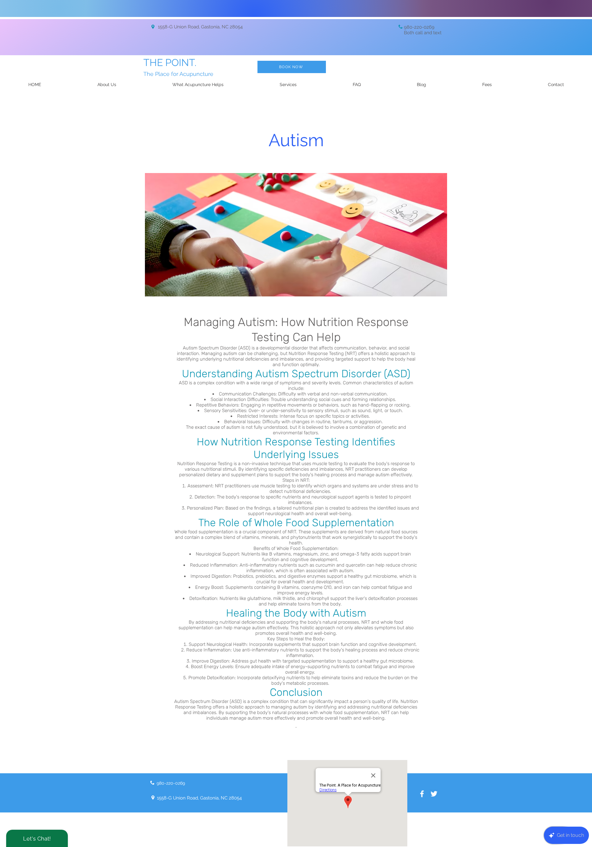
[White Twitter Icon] (434, 793)
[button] (288, 84)
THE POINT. (169, 62)
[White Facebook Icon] (421, 793)
